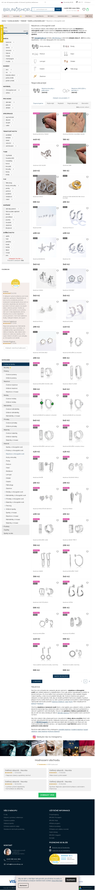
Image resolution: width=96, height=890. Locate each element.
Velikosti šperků (9, 823)
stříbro (9, 93)
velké (9, 125)
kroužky (10, 169)
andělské (10, 135)
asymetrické (11, 117)
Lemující (9, 474)
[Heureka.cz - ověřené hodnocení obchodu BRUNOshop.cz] (63, 859)
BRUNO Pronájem (55, 817)
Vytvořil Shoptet (87, 887)
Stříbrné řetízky (11, 402)
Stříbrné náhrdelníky (12, 412)
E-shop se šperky (9, 364)
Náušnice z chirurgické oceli (15, 454)
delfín (9, 236)
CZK (79, 2)
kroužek (10, 166)
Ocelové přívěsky (11, 423)
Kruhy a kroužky (11, 457)
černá (9, 47)
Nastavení (23, 885)
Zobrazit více (47, 795)
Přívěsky (6, 419)
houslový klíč (11, 158)
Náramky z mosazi (12, 440)
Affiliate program (54, 823)
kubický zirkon (12, 75)
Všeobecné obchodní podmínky (14, 829)
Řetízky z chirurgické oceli (14, 492)
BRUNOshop (56, 38)
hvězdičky (10, 161)
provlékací (10, 217)
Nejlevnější (50, 103)
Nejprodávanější (72, 103)
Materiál (6, 443)
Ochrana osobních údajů (11, 826)
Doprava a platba (13, 2)
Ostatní (8, 481)
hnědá (9, 56)
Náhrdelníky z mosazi (13, 416)
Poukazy (6, 526)
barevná (10, 42)
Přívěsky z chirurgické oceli (15, 499)
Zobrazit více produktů (60, 98)
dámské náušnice (63, 713)
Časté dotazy (53, 832)
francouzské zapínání (14, 211)
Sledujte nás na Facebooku (61, 847)
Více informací (57, 881)
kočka (9, 247)
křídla (9, 175)
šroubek (10, 222)
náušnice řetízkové (58, 701)
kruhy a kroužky (12, 185)
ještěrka (10, 242)
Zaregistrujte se (40, 38)
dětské (10, 108)
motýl (9, 253)
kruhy (9, 172)
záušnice (10, 225)
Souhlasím (71, 880)
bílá (8, 45)
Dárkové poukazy (55, 826)
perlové (9, 191)
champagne (11, 59)
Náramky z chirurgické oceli (15, 502)
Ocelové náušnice (12, 385)
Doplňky (6, 530)
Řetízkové (9, 471)
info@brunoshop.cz (14, 864)
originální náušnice (64, 729)
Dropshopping (54, 814)
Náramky (7, 430)
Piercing (8, 506)
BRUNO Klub (53, 820)
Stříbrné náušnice (11, 388)
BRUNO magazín (55, 835)
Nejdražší (61, 103)
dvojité (9, 123)
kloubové (10, 228)
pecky (10, 188)
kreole (9, 214)
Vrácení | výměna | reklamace (29, 2)
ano (9, 69)
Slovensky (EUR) (68, 2)
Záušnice (9, 488)
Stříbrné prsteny (11, 378)
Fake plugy (9, 485)
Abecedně (85, 103)
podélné (10, 194)
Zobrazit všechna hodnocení (15, 348)
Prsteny (6, 371)
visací (9, 199)
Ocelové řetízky (11, 399)
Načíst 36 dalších (61, 676)
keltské (9, 138)
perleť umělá (11, 81)
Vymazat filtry (15, 259)
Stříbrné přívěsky (11, 426)
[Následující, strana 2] (85, 681)
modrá (9, 61)
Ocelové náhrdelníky (12, 409)
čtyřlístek (10, 155)
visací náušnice (42, 731)
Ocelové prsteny (11, 374)
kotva (9, 163)
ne (8, 72)
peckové (40, 703)
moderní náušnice (77, 729)
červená (10, 50)
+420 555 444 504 (13, 859)
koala (9, 244)
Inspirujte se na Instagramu (61, 850)
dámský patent (12, 209)
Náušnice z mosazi (12, 392)
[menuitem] (6, 16)
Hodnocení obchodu (47, 760)
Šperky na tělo (8, 533)
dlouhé (10, 120)
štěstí (9, 140)
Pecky (8, 461)
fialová (9, 53)
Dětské (8, 478)
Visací (8, 468)
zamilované (11, 146)
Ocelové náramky (11, 433)
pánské (9, 105)
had (8, 239)
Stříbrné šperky (11, 509)
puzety (10, 220)
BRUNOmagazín (42, 722)
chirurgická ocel (13, 90)
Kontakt (51, 838)
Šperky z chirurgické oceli (14, 447)
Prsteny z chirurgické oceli (14, 450)
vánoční (10, 143)
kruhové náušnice (54, 731)
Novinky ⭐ (7, 367)
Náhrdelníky (8, 405)
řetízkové (10, 196)
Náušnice (7, 381)
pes (8, 255)
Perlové (8, 464)
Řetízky (6, 395)
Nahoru (37, 681)
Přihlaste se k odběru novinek (59, 829)
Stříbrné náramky (11, 436)
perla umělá (11, 78)
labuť (9, 250)
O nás (4, 2)
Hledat (58, 9)
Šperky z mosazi (11, 512)
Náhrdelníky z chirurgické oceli (16, 495)
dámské (10, 102)
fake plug (10, 183)
